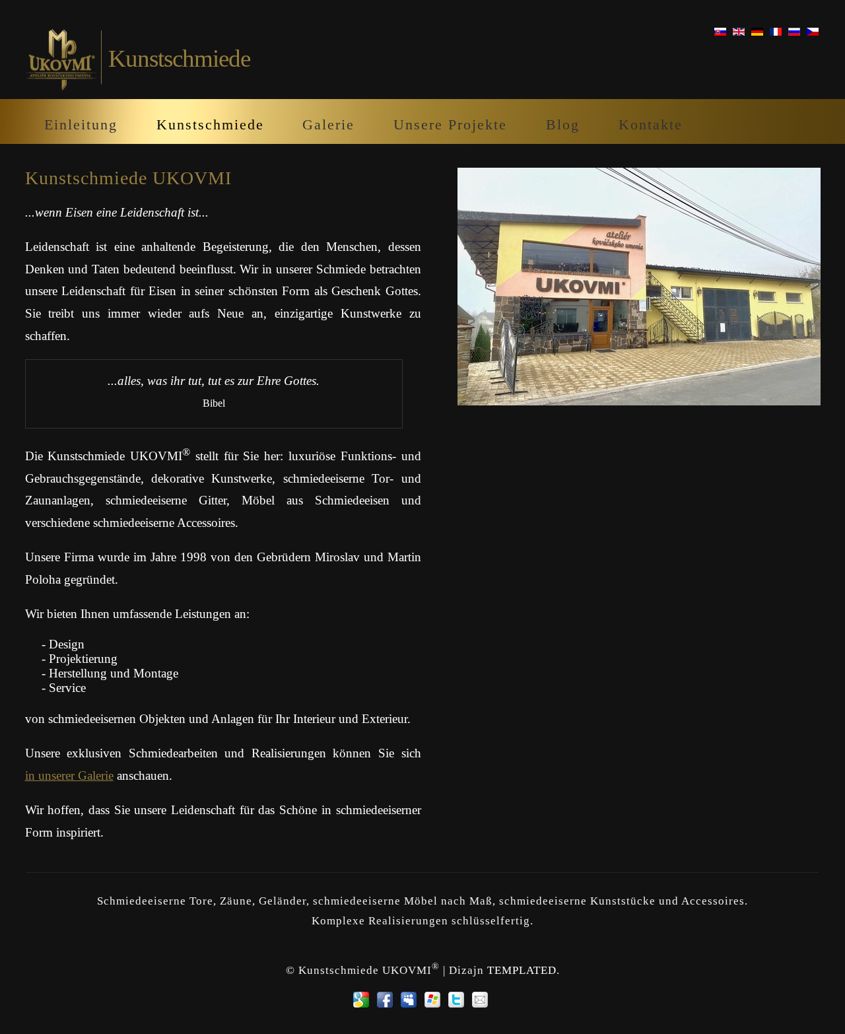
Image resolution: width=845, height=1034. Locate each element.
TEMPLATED (522, 970)
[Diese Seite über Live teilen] (432, 1000)
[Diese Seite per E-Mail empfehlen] (480, 1000)
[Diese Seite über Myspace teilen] (409, 1000)
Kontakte (651, 124)
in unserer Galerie (69, 775)
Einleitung (81, 124)
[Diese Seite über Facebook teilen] (385, 1000)
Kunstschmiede (210, 124)
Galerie (328, 124)
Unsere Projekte (450, 124)
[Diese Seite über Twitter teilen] (456, 1000)
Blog (563, 124)
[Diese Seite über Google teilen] (361, 1000)
